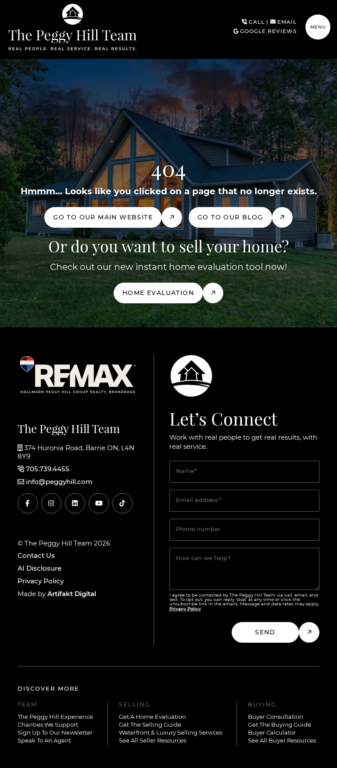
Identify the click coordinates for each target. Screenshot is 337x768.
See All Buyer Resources (282, 741)
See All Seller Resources (152, 741)
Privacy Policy (41, 581)
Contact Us (36, 556)
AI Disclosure (39, 569)
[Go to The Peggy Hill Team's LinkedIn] (75, 503)
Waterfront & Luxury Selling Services (170, 733)
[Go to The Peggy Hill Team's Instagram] (51, 503)
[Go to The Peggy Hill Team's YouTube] (99, 503)
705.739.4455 (47, 469)
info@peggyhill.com (59, 482)
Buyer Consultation (275, 717)
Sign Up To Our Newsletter (55, 733)
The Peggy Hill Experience (55, 717)
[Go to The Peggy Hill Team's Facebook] (28, 503)
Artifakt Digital (71, 594)
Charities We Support (48, 725)
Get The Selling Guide (150, 725)
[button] (317, 27)
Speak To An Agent (44, 741)
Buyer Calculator (272, 733)
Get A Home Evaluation (152, 717)
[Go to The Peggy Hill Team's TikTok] (122, 503)
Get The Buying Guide (279, 725)
